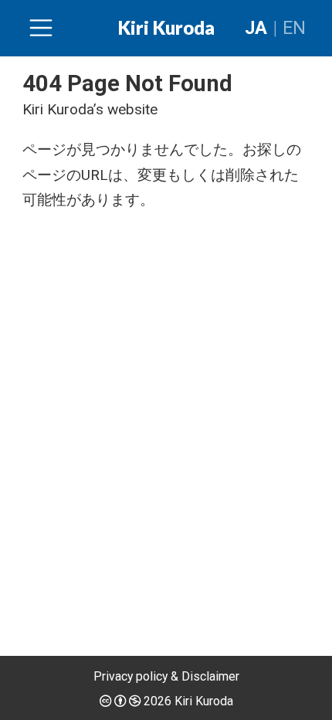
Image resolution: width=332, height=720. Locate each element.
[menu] (41, 27)
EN (294, 28)
